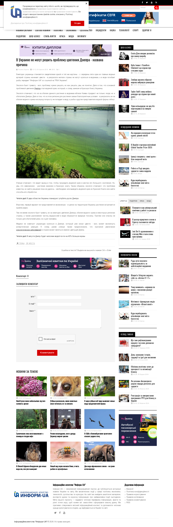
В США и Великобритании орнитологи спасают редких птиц (98, 435)
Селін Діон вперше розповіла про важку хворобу (143, 54)
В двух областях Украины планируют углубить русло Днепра (53, 198)
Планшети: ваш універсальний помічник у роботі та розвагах (144, 209)
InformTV (81, 36)
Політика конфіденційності (137, 492)
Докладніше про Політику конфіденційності (29, 23)
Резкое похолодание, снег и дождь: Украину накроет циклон (63, 435)
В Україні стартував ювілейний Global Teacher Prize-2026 (143, 146)
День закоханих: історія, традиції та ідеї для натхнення (143, 356)
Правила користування (136, 494)
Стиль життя (50, 36)
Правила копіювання (135, 497)
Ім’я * (33, 297)
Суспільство (86, 30)
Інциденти (101, 30)
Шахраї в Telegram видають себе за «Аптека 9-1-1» (142, 276)
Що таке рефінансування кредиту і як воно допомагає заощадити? (142, 343)
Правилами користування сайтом (51, 9)
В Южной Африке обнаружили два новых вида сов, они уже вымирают (31, 467)
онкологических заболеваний (28, 230)
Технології (124, 30)
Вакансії (129, 489)
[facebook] (142, 2)
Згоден (77, 23)
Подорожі (21, 36)
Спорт (136, 30)
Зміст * (32, 311)
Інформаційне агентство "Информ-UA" (30, 522)
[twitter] (147, 2)
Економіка (71, 30)
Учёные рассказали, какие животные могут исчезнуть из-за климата (63, 402)
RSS (128, 503)
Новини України (24, 30)
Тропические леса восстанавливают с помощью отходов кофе (29, 435)
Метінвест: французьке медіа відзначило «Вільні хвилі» (143, 303)
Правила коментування (136, 500)
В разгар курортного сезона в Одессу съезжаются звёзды (144, 221)
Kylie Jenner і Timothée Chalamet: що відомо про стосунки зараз (141, 68)
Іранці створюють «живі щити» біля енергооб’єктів (143, 158)
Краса (62, 36)
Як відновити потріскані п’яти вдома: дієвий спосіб (143, 134)
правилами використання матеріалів (38, 12)
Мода (71, 36)
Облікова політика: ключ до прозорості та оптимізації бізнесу (142, 369)
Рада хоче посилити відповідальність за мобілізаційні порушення (141, 264)
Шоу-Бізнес (34, 36)
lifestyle (123, 201)
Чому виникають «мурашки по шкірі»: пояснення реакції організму (143, 290)
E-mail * (32, 304)
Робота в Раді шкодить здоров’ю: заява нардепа (141, 169)
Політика (58, 30)
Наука (113, 30)
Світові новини (42, 30)
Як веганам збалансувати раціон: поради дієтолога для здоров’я (143, 384)
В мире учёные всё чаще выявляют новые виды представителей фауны (99, 402)
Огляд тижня (127, 335)
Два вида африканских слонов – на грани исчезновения (99, 467)
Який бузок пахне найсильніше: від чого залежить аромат (30, 402)
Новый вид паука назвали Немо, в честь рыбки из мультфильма (64, 467)
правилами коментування (67, 12)
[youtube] (151, 2)
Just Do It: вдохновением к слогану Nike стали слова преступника (142, 234)
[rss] (156, 2)
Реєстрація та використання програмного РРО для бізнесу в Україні (143, 398)
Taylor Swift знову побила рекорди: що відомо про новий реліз (143, 94)
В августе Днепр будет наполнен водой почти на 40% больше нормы (56, 236)
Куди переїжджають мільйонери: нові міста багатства (140, 183)
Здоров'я (146, 30)
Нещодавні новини (130, 127)
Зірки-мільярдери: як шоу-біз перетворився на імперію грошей (143, 109)
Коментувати (47, 353)
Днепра (37, 88)
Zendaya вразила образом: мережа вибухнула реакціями (142, 81)
